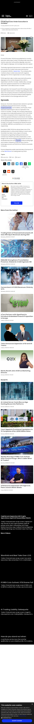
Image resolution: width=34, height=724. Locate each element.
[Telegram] (17, 163)
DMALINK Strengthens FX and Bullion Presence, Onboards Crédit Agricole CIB (16, 261)
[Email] (12, 163)
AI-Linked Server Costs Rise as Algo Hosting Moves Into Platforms (14, 403)
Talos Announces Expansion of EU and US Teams (16, 344)
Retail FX (4, 380)
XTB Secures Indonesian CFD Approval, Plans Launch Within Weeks (16, 486)
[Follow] (4, 172)
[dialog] (17, 713)
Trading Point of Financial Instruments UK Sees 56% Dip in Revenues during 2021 (17, 234)
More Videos (5, 533)
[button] (17, 718)
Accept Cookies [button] (17, 720)
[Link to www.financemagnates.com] (17, 221)
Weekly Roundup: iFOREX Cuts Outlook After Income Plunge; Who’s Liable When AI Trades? (16, 458)
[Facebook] (21, 163)
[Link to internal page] (5, 189)
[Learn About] (25, 165)
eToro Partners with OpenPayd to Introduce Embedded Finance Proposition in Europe (17, 316)
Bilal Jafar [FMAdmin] (17, 25)
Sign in (30, 16)
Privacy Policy (22, 716)
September (17, 71)
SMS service (8, 151)
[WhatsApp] (29, 163)
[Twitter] (4, 163)
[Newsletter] (27, 16)
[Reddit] (8, 171)
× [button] (32, 704)
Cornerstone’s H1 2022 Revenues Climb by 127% (17, 288)
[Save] (12, 172)
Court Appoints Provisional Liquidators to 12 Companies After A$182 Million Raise (17, 430)
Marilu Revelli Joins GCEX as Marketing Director (15, 372)
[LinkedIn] (8, 163)
